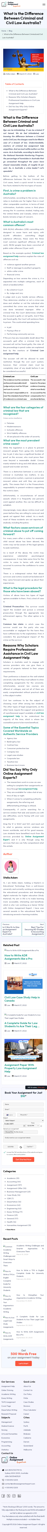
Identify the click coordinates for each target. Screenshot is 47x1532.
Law (37, 74)
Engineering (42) (14, 1208)
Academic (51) (13, 1178)
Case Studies (29, 1402)
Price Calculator (30, 1410)
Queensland (28, 1446)
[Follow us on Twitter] (8, 1496)
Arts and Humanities (9, 1434)
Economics (5, 1438)
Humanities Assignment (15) (19, 1225)
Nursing (4, 1430)
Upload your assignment (11, 1129)
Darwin (26, 1442)
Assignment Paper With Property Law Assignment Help (20, 1068)
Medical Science (7, 1426)
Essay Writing (6, 1398)
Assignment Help (8, 1386)
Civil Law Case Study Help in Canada (22, 999)
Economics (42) (13, 1205)
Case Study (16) (13, 1195)
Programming (6, 1442)
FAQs (26, 1398)
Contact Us (28, 1390)
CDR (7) (10, 1198)
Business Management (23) (18, 1191)
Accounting (5, 1446)
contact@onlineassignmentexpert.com (20, 1484)
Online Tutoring (7, 1390)
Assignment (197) (14, 1185)
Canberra (27, 1438)
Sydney (26, 1422)
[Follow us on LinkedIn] (19, 1496)
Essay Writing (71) (14, 1212)
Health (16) (11, 1222)
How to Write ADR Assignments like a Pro (18, 957)
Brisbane (27, 1434)
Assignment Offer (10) (16, 1188)
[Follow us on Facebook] (3, 1496)
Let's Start (23, 1363)
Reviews (27, 1406)
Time (32, 1123)
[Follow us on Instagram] (14, 1496)
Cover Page (6, 1406)
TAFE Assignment (8, 1402)
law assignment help (27, 789)
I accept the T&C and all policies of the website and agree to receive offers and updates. (24, 1152)
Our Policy (28, 1394)
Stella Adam (10, 74)
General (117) (12, 1218)
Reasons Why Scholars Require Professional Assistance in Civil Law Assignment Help (24, 100)
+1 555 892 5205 (11, 1480)
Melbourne (28, 1450)
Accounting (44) (14, 1181)
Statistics (5, 1450)
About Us (27, 1386)
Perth (26, 1426)
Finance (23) (12, 1215)
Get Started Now (23, 1159)
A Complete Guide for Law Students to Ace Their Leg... (22, 1024)
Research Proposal (8, 1414)
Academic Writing (8, 1394)
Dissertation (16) (14, 1201)
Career (26, 1414)
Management (6, 1422)
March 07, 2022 (25, 74)
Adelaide (27, 1430)
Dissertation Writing (9, 1410)
